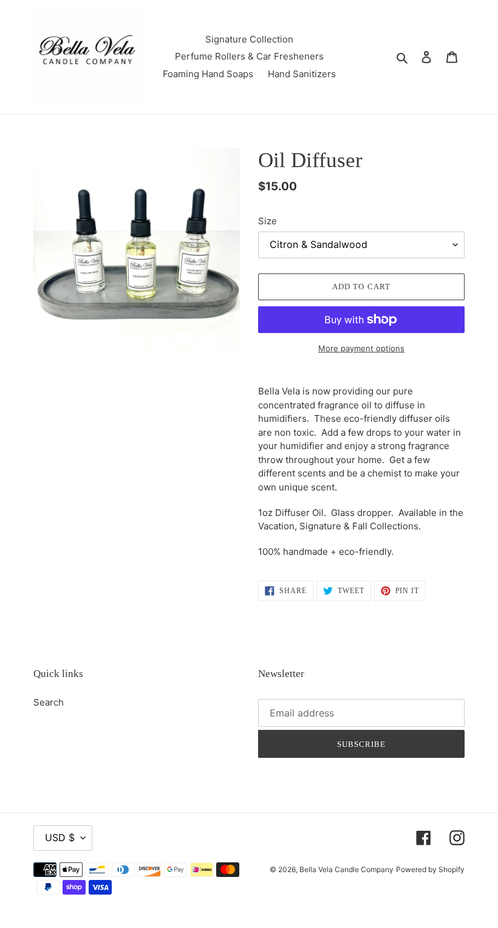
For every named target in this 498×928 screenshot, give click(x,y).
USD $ (60, 837)
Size (267, 221)
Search (48, 702)
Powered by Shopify (430, 869)
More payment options (361, 348)
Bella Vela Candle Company (346, 869)
